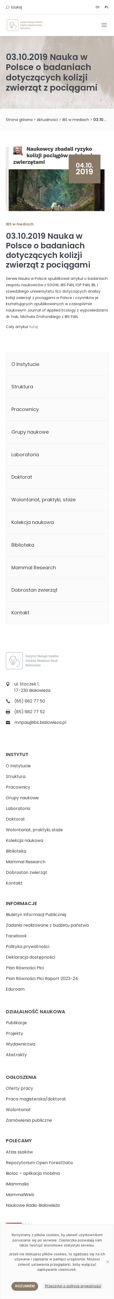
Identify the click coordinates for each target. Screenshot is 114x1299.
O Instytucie (25, 364)
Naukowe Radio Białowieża (33, 1205)
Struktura (22, 386)
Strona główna (19, 119)
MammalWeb (20, 1195)
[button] (104, 28)
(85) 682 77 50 (29, 701)
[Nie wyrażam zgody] (107, 1261)
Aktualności (47, 119)
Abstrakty (16, 1055)
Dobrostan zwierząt (34, 590)
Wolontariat (18, 1110)
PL (106, 7)
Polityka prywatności (27, 946)
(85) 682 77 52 (29, 712)
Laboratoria (25, 454)
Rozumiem (25, 1286)
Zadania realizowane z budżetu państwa (47, 925)
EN (97, 7)
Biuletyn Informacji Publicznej (36, 914)
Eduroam (15, 989)
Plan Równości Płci (25, 968)
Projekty (14, 1033)
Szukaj (16, 7)
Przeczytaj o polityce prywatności (73, 1286)
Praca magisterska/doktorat (36, 1099)
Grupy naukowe (30, 432)
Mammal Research (33, 567)
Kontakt (20, 612)
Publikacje (16, 1023)
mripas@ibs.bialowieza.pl (40, 722)
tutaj (33, 326)
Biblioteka (22, 545)
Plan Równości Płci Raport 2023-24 (42, 978)
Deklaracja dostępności (30, 957)
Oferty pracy (19, 1088)
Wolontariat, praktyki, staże (43, 499)
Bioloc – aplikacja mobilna (33, 1173)
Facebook (16, 936)
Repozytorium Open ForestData (39, 1163)
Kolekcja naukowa (32, 522)
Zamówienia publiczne (29, 1120)
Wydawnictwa (20, 1044)
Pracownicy (25, 409)
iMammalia (17, 1184)
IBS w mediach (75, 119)
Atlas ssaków (19, 1152)
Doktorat (21, 477)
